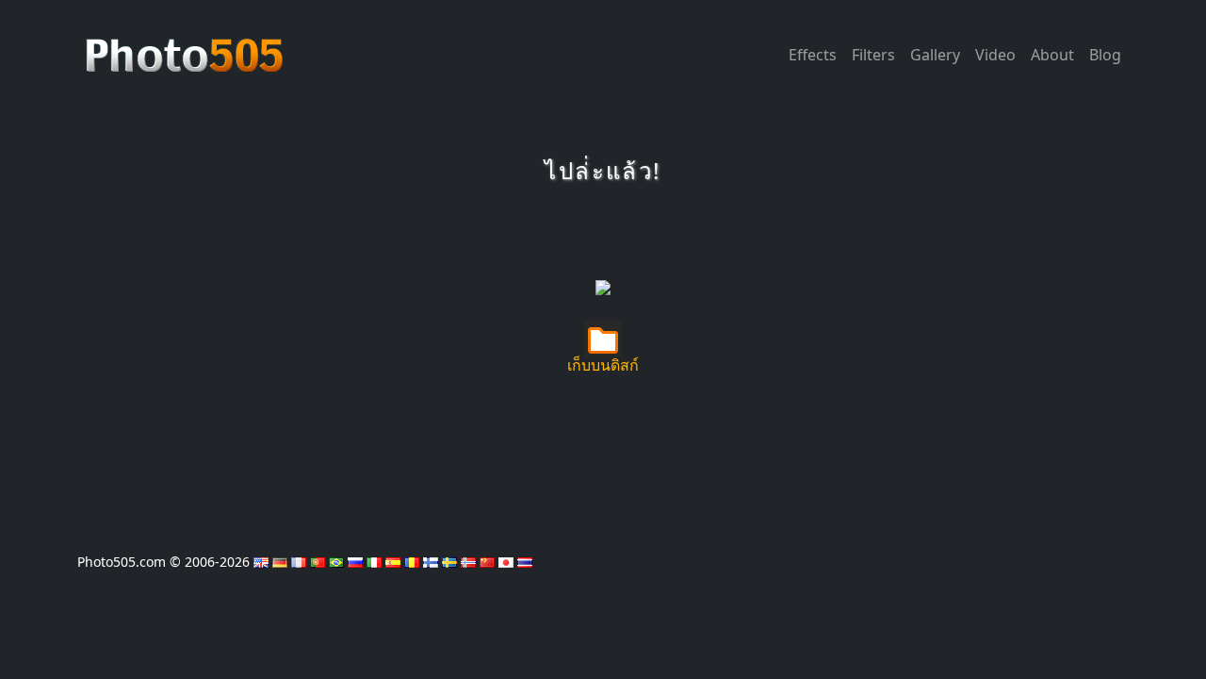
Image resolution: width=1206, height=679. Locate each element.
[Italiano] (374, 562)
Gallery (935, 54)
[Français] (298, 562)
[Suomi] (430, 562)
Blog (1105, 54)
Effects (813, 54)
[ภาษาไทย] (524, 562)
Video (995, 54)
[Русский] (355, 562)
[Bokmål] (468, 562)
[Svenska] (449, 562)
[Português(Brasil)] (336, 562)
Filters (873, 54)
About (1052, 54)
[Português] (317, 562)
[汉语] (487, 562)
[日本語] (505, 562)
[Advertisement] (603, 240)
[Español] (392, 562)
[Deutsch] (279, 562)
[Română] (411, 562)
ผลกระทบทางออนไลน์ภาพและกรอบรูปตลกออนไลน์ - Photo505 (186, 45)
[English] (261, 562)
